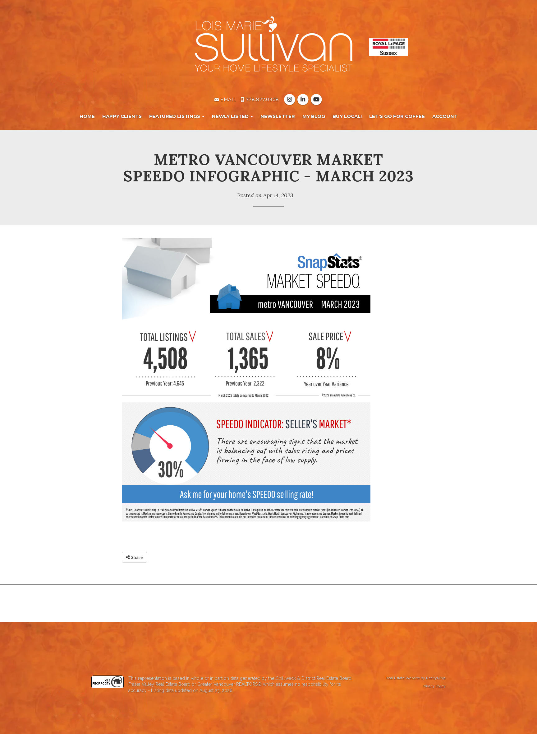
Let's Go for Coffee (397, 116)
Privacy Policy (434, 686)
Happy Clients (122, 116)
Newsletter (277, 116)
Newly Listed (231, 116)
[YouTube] (316, 99)
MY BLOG (313, 116)
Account (444, 116)
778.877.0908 (261, 99)
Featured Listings (175, 116)
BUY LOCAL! (347, 116)
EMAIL (227, 99)
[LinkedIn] (303, 99)
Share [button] (136, 557)
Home (87, 116)
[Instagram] (290, 99)
